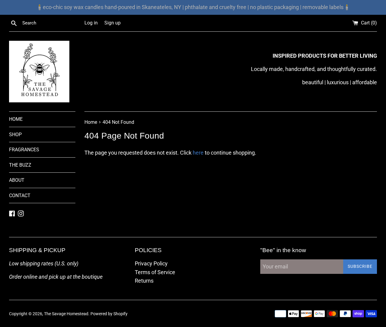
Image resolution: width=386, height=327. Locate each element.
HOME (16, 119)
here (198, 152)
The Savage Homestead (66, 313)
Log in (91, 23)
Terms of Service (155, 272)
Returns (144, 280)
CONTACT (19, 195)
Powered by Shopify (109, 313)
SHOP (15, 134)
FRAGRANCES (24, 149)
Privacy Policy (151, 263)
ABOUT (16, 180)
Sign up (112, 23)
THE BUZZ (20, 165)
